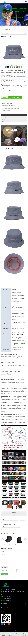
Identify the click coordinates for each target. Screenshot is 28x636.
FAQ (3, 121)
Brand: (3, 105)
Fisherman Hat (5, 519)
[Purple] (9, 91)
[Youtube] (9, 624)
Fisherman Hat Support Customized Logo (10, 526)
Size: (3, 108)
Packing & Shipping (6, 117)
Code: (3, 106)
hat (2, 522)
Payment (4, 119)
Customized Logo (14, 519)
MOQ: (3, 112)
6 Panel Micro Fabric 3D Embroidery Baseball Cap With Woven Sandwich (19, 544)
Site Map (17, 630)
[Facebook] (2, 624)
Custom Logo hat (5, 529)
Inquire (5, 97)
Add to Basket (16, 97)
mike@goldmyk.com (8, 596)
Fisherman (8, 522)
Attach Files (4, 567)
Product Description (6, 114)
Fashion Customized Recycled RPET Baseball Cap (8, 544)
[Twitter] (6, 624)
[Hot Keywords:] (25, 33)
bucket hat (22, 519)
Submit (4, 574)
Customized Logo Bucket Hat (19, 522)
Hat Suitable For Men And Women (9, 524)
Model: (3, 103)
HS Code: (4, 110)
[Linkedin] (4, 624)
